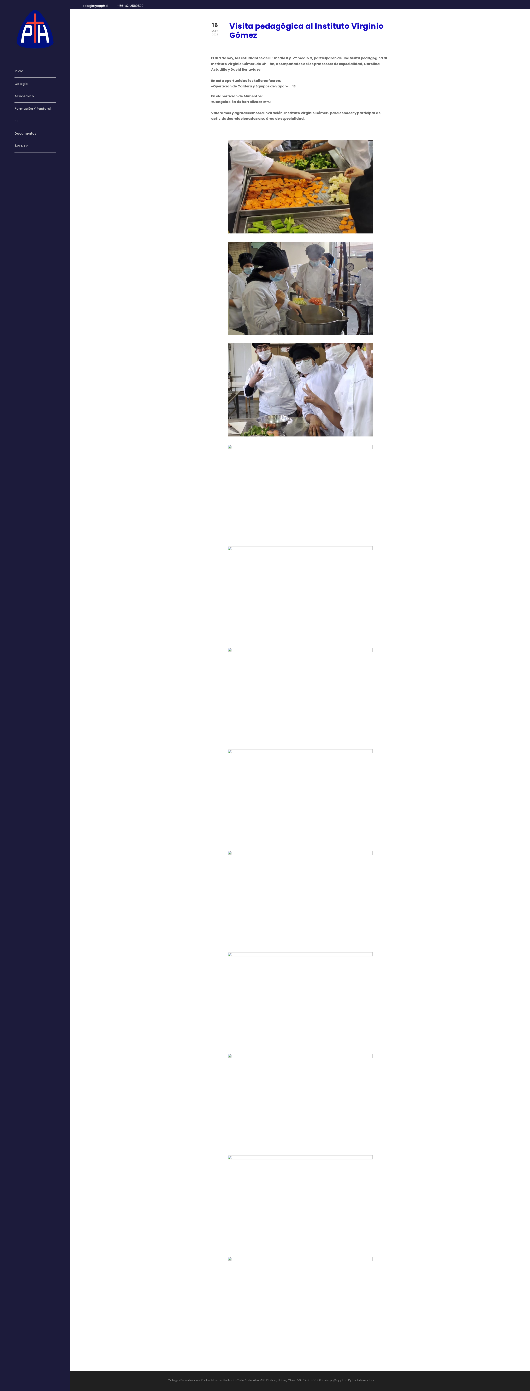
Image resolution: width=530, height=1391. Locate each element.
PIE (16, 121)
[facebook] (15, 170)
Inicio (18, 71)
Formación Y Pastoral (32, 108)
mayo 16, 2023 (240, 46)
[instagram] (31, 170)
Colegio (21, 83)
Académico (24, 96)
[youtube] (23, 170)
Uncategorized (271, 46)
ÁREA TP (21, 146)
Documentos (25, 133)
